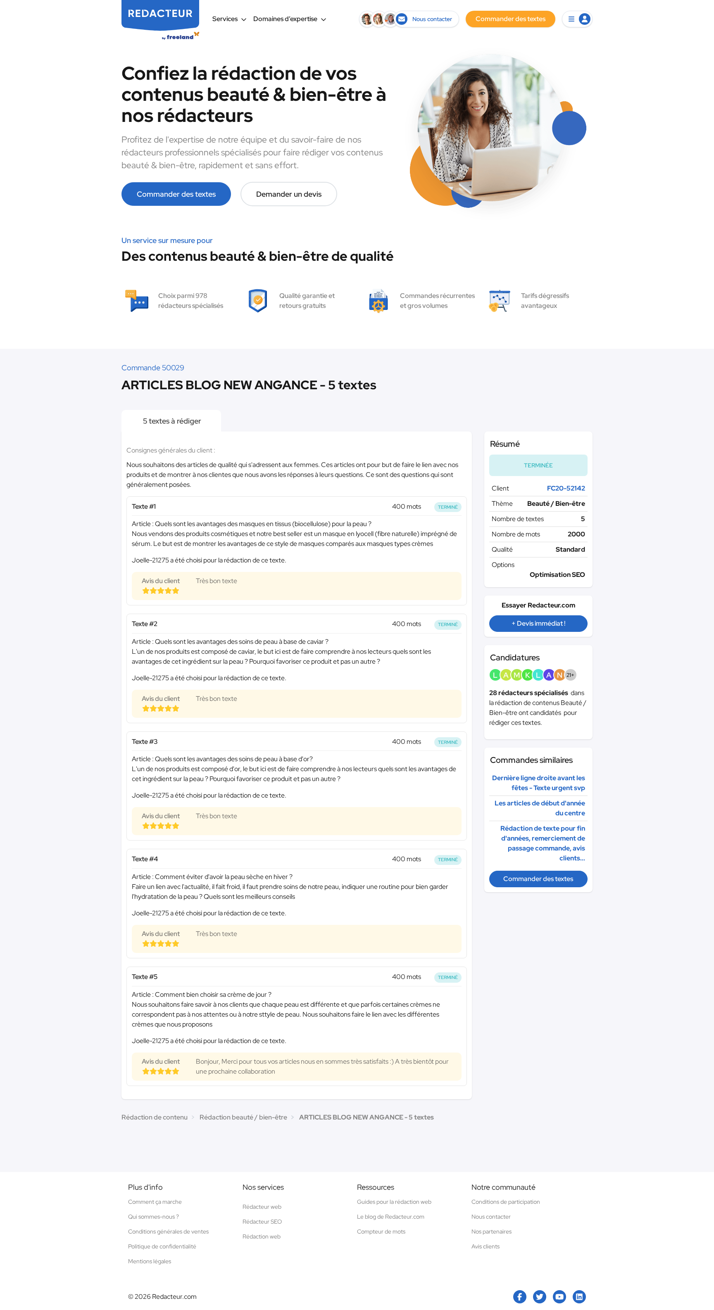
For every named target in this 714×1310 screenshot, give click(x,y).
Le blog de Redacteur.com (390, 1216)
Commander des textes (176, 194)
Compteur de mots (381, 1231)
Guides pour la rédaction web (394, 1201)
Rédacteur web (262, 1206)
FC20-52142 (566, 488)
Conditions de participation (505, 1201)
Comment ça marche (155, 1201)
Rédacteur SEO (262, 1221)
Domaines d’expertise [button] (285, 18)
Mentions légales (149, 1261)
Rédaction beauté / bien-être (243, 1117)
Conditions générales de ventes (168, 1231)
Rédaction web (262, 1236)
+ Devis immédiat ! (538, 623)
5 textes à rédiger (171, 421)
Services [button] (225, 18)
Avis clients (485, 1246)
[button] (577, 19)
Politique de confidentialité (162, 1246)
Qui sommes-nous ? (153, 1216)
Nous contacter (491, 1216)
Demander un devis (288, 194)
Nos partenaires (491, 1231)
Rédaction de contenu (154, 1117)
